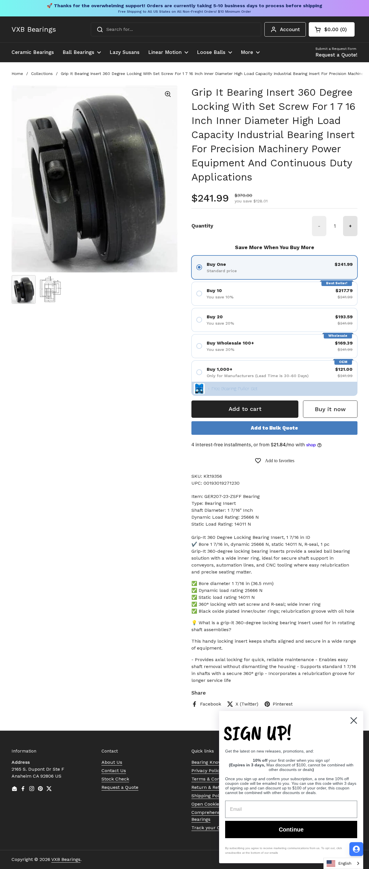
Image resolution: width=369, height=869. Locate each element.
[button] (332, 29)
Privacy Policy (206, 770)
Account (290, 29)
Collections (42, 73)
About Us (111, 762)
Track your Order (210, 827)
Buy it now (330, 409)
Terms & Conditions (213, 779)
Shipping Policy (208, 795)
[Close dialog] (354, 720)
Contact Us (113, 770)
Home (17, 73)
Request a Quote (119, 787)
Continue (291, 829)
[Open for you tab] (356, 849)
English (344, 863)
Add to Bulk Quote (274, 428)
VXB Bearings (34, 29)
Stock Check (115, 779)
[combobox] (176, 29)
